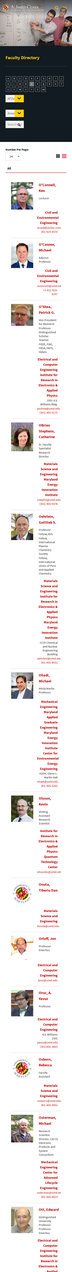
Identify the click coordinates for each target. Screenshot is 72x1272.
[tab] (36, 167)
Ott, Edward (49, 1209)
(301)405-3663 (49, 1046)
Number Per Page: (17, 149)
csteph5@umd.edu (49, 500)
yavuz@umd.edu (47, 1042)
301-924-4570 (49, 232)
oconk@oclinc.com (49, 227)
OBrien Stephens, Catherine (47, 431)
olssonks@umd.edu (49, 872)
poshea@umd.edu (48, 408)
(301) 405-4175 (49, 412)
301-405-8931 (49, 662)
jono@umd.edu (48, 980)
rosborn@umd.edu (49, 1101)
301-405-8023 (49, 1197)
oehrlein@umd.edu (49, 658)
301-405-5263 (49, 786)
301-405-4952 (49, 1105)
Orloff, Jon (47, 938)
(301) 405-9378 (49, 504)
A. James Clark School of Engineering (23, 3)
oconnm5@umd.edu (50, 286)
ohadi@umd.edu (47, 781)
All (43, 89)
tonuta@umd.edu (48, 926)
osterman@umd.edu (50, 1192)
